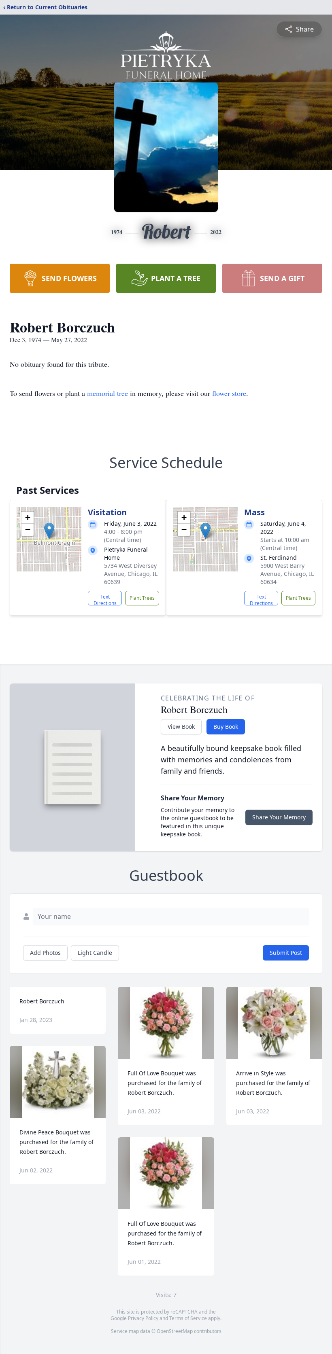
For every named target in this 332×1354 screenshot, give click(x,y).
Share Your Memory (279, 817)
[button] (49, 531)
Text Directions (105, 599)
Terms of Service (188, 1318)
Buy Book (225, 726)
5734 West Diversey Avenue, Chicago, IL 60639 (130, 574)
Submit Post (286, 952)
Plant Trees (142, 597)
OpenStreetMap (175, 1331)
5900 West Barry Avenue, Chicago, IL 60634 (287, 574)
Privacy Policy (143, 1318)
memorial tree (107, 393)
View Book (181, 726)
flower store (229, 393)
